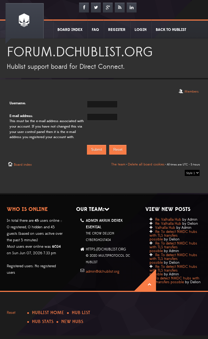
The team (118, 164)
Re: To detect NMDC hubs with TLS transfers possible (173, 235)
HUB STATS (42, 322)
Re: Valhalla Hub (168, 219)
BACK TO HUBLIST (171, 29)
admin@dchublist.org (102, 271)
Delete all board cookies (146, 164)
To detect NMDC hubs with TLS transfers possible (174, 280)
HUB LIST (81, 313)
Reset (11, 312)
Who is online (27, 209)
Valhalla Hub (165, 227)
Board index (23, 164)
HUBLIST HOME (48, 313)
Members (191, 91)
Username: (17, 103)
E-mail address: (21, 116)
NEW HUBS (72, 322)
